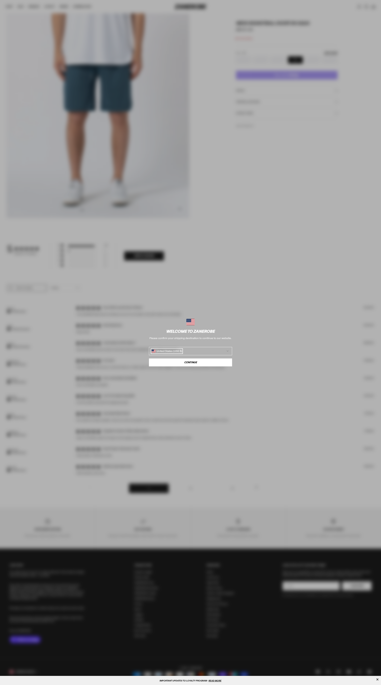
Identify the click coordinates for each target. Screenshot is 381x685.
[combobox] (167, 351)
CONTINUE (190, 362)
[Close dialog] (377, 679)
